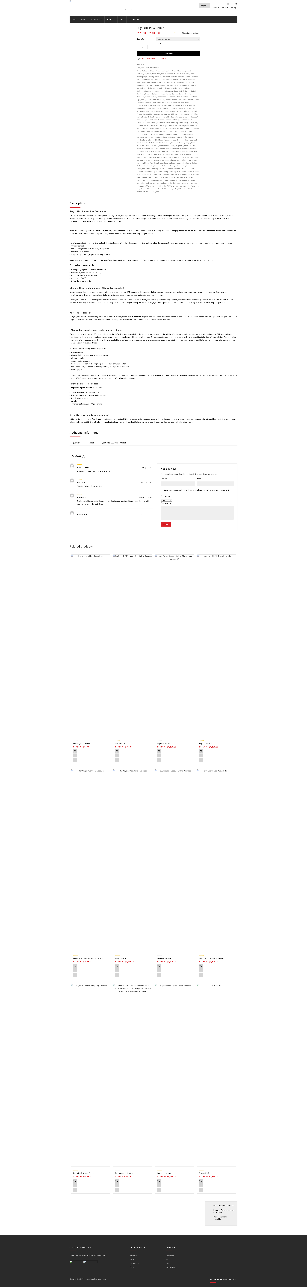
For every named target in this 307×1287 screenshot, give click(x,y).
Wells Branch (187, 174)
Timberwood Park (187, 169)
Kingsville (179, 125)
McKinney (140, 137)
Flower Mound (187, 100)
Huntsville (161, 123)
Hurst (168, 123)
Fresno (188, 102)
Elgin (138, 100)
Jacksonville (141, 125)
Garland (183, 105)
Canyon (152, 85)
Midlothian (172, 137)
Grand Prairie (163, 108)
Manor (161, 134)
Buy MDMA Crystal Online (195, 28)
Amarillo (189, 71)
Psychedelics (96, 19)
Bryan (159, 82)
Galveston (176, 105)
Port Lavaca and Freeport (169, 149)
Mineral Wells (182, 137)
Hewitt (179, 111)
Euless (148, 100)
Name (164, 479)
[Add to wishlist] (75, 751)
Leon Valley (141, 131)
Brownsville (190, 79)
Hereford (173, 111)
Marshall (182, 134)
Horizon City (147, 114)
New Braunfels (142, 143)
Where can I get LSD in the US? (158, 186)
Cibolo (149, 88)
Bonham (169, 79)
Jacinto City (193, 123)
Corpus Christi (190, 91)
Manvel (175, 134)
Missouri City (153, 140)
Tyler (155, 172)
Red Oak (165, 151)
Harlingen (156, 111)
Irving (186, 123)
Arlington (160, 74)
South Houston (177, 163)
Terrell (139, 169)
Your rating (166, 496)
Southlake (187, 163)
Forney (196, 100)
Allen (174, 71)
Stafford (140, 166)
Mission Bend (142, 140)
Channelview (141, 88)
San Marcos (149, 160)
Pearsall (155, 146)
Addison (151, 71)
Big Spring (155, 79)
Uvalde (183, 172)
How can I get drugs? (145, 120)
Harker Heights (146, 111)
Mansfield (168, 134)
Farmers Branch (171, 100)
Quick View (75, 760)
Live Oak (173, 131)
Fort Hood (148, 102)
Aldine (164, 71)
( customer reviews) (191, 33)
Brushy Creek (152, 82)
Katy (148, 125)
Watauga (150, 174)
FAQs (122, 19)
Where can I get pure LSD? (181, 186)
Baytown (158, 77)
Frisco (150, 105)
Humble (154, 123)
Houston (156, 114)
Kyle (184, 125)
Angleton (147, 74)
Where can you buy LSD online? (175, 189)
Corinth (181, 91)
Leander (196, 128)
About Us (111, 19)
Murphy (174, 140)
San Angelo (174, 157)
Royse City (152, 157)
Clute (181, 88)
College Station (189, 88)
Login (203, 5)
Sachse (159, 157)
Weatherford (169, 174)
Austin (182, 74)
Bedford (174, 77)
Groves (188, 108)
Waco (144, 174)
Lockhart (181, 131)
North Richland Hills (156, 143)
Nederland (193, 140)
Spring (194, 163)
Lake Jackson (155, 128)
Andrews (140, 74)
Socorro (167, 163)
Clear (159, 43)
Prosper (148, 151)
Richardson (180, 151)
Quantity (140, 39)
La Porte (146, 128)
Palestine (180, 143)
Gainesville (157, 105)
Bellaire (187, 77)
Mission (191, 137)
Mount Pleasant (164, 140)
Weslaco (196, 174)
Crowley (148, 94)
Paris (193, 143)
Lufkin (146, 134)
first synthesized (128, 216)
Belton (139, 79)
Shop (83, 19)
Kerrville (159, 125)
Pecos (172, 146)
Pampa (187, 143)
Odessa (167, 143)
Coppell (162, 91)
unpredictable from (103, 300)
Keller (153, 125)
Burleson (180, 82)
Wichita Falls (150, 192)
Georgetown (141, 108)
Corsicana (140, 94)
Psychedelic (154, 67)
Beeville (181, 77)
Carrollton (169, 85)
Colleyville (140, 91)
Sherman (140, 163)
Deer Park (161, 94)
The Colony (163, 169)
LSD (147, 67)
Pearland (148, 146)
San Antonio (184, 157)
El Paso (194, 97)
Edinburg (179, 97)
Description (77, 203)
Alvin (183, 71)
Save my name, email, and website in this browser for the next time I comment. (196, 490)
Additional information (85, 432)
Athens (176, 74)
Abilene (145, 71)
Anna (154, 74)
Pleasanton (146, 149)
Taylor (188, 166)
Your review (166, 503)
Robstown (158, 154)
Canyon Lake (160, 85)
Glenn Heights (152, 108)
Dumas (153, 97)
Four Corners (167, 102)
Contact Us (134, 19)
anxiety (74, 361)
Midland (164, 137)
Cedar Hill (177, 85)
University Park (174, 172)
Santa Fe (157, 160)
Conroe (148, 91)
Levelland (149, 131)
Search (190, 10)
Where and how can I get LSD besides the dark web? (161, 183)
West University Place (156, 177)
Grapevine (173, 108)
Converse (155, 91)
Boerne (162, 79)
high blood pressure (121, 367)
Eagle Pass (171, 97)
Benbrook (146, 79)
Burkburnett (171, 82)
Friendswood (142, 105)
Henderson (165, 111)
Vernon (189, 172)
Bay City (151, 77)
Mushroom (170, 1256)
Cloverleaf (174, 88)
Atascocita (169, 74)
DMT (84, 278)
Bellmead (194, 77)
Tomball (140, 172)
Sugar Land (158, 166)
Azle (187, 74)
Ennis (143, 100)
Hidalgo (186, 111)
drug (199, 300)
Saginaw (166, 157)
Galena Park (166, 105)
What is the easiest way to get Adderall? (180, 177)
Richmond (189, 151)
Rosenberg (188, 154)
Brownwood (141, 82)
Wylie (158, 192)
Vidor (139, 174)
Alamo (158, 71)
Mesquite (156, 137)
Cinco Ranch (157, 88)
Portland (193, 149)
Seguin (188, 160)
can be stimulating (180, 219)
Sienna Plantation (150, 163)
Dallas (154, 94)
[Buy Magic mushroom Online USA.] (102, 1)
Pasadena (140, 146)
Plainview (192, 146)
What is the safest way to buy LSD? (150, 180)
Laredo (180, 128)
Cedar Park (186, 85)
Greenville (181, 108)
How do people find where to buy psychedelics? (172, 120)
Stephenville (148, 166)
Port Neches (184, 149)
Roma (181, 154)
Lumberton (154, 134)
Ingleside (179, 123)
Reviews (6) (77, 456)
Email (200, 479)
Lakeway (165, 128)
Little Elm (166, 131)
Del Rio (168, 94)
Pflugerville (179, 146)
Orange (174, 143)
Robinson (150, 154)
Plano (139, 149)
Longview (188, 131)
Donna (147, 97)
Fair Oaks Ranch (158, 100)
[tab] (153, 203)
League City (188, 128)
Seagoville (181, 160)
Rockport (166, 154)
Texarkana (146, 169)
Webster (178, 174)
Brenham (182, 79)
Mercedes (148, 137)
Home (74, 19)
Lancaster (173, 128)
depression (85, 361)
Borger (175, 79)
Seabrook (172, 160)
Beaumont (166, 77)
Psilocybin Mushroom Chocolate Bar (198, 28)
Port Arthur (155, 149)
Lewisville (158, 131)
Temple (194, 166)
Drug (110, 231)
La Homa (190, 125)
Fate (179, 100)
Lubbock (140, 134)
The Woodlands (174, 169)
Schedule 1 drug (146, 231)
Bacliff (192, 74)
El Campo (187, 97)
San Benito (194, 157)
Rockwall (174, 154)
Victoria (196, 172)
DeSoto (188, 94)
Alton (179, 71)
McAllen (189, 134)
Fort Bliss (140, 102)
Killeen (171, 125)
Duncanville (161, 97)
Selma (194, 160)
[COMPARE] (75, 755)
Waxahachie (158, 174)
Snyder (160, 163)
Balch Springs (142, 77)
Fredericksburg (178, 102)
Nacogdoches (182, 140)
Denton (182, 94)
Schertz (165, 160)
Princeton (140, 151)
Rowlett (144, 157)
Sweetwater (181, 166)
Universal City (163, 172)
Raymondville (156, 151)
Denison (175, 94)
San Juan (140, 160)
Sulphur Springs (170, 166)
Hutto (173, 123)
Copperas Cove (172, 91)
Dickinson (140, 97)
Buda (164, 82)
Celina (193, 85)
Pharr (186, 146)
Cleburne (166, 88)
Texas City (154, 169)
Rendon (172, 151)
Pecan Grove (164, 146)
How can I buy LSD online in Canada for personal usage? (176, 117)
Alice (169, 71)
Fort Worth (157, 102)
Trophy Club (148, 172)
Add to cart (168, 53)
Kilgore (165, 125)
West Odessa (142, 177)
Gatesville (191, 105)
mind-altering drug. (119, 292)
